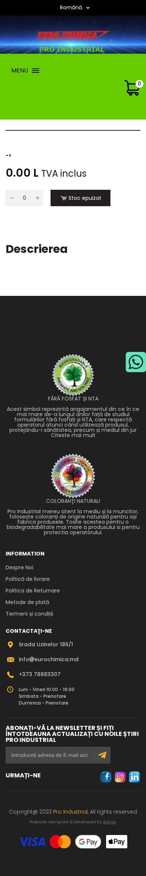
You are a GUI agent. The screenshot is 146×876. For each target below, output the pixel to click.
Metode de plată (27, 602)
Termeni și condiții (29, 613)
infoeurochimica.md (49, 659)
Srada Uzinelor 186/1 (46, 644)
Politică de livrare (28, 579)
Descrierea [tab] (37, 249)
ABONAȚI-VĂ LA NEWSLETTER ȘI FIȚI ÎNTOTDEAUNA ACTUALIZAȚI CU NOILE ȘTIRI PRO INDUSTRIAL (72, 734)
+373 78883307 (40, 674)
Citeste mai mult (73, 435)
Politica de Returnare (33, 590)
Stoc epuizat (85, 198)
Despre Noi (19, 567)
